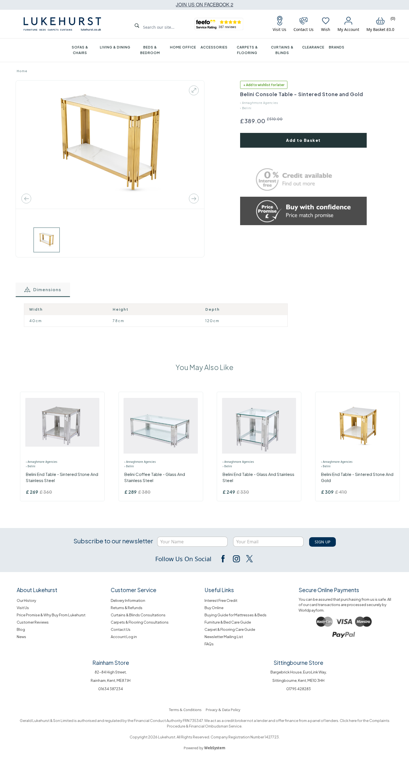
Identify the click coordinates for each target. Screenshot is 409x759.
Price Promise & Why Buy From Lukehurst (51, 615)
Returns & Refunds (126, 607)
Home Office (183, 47)
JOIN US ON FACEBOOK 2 (204, 4)
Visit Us (23, 607)
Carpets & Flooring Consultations (140, 622)
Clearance (313, 47)
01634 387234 (110, 689)
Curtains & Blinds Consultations (138, 615)
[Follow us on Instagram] (236, 558)
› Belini (246, 108)
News (21, 636)
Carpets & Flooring (247, 50)
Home (22, 71)
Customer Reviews (33, 622)
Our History (26, 600)
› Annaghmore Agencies (259, 102)
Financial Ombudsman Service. (215, 726)
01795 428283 (298, 689)
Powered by (204, 747)
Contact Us (120, 629)
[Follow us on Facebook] (223, 558)
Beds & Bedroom (150, 50)
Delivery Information (128, 600)
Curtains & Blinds (282, 50)
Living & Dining (115, 47)
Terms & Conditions (185, 709)
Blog (21, 629)
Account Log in (124, 636)
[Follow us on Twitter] (249, 558)
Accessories (214, 47)
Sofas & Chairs (80, 50)
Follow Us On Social (183, 558)
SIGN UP (322, 541)
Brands (336, 47)
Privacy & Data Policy (223, 709)
